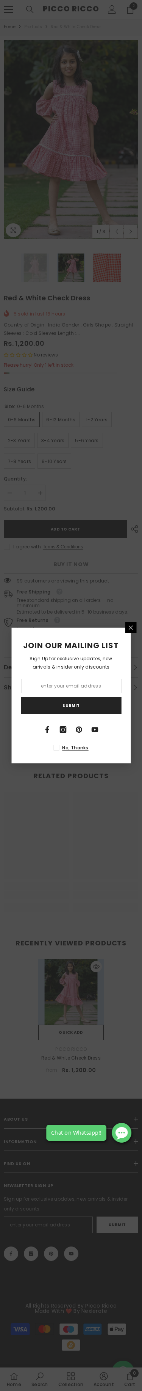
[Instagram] (63, 730)
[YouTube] (95, 730)
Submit (71, 705)
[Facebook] (47, 730)
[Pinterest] (79, 730)
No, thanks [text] (75, 747)
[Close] (130, 627)
